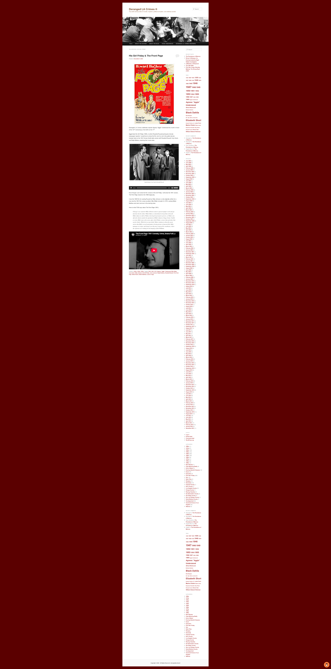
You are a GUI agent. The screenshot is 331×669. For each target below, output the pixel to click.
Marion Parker (190, 125)
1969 (187, 99)
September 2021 (190, 253)
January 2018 (189, 319)
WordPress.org (190, 440)
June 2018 (188, 310)
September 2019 (190, 284)
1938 (190, 80)
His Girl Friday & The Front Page (146, 55)
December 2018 (190, 301)
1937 (187, 80)
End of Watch (189, 468)
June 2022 (188, 242)
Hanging (188, 481)
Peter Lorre (198, 125)
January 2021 (189, 261)
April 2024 (188, 208)
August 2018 (189, 306)
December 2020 (190, 262)
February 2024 (189, 211)
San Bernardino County (192, 493)
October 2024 (189, 197)
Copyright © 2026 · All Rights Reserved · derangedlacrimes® (165, 663)
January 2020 (189, 279)
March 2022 (189, 246)
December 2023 (190, 215)
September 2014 (190, 390)
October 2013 (189, 410)
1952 (197, 91)
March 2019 (189, 295)
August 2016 (189, 348)
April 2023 (188, 230)
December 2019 (190, 281)
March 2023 (189, 232)
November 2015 (190, 364)
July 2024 (188, 202)
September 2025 (190, 177)
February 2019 (189, 297)
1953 (188, 94)
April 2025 (188, 186)
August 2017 (189, 328)
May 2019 (188, 292)
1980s (187, 461)
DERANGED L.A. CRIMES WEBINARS (186, 43)
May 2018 (188, 312)
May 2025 (188, 184)
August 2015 (189, 370)
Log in (187, 434)
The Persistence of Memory (193, 56)
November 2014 (190, 386)
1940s (142, 271)
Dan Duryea (189, 115)
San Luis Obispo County (192, 497)
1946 (195, 83)
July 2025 (188, 181)
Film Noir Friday (190, 475)
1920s (135, 271)
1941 (200, 80)
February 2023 (189, 233)
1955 (197, 94)
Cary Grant (131, 273)
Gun (187, 477)
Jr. (193, 123)
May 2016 (188, 353)
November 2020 (190, 264)
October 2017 (189, 324)
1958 (194, 97)
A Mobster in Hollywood (192, 63)
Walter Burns (135, 274)
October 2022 (189, 237)
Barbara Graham (189, 109)
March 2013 (189, 423)
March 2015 (189, 379)
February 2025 (189, 190)
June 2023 (188, 226)
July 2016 (188, 350)
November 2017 (190, 323)
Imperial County (190, 484)
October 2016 (189, 344)
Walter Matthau (142, 274)
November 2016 (190, 343)
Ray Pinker (197, 127)
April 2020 (188, 273)
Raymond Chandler (190, 127)
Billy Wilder (174, 271)
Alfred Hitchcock (191, 107)
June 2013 (188, 417)
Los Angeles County (191, 488)
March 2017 (189, 337)
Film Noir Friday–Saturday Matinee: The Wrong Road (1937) (193, 69)
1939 (193, 80)
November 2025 (190, 173)
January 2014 (189, 404)
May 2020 (188, 272)
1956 (187, 97)
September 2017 (190, 326)
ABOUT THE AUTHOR (141, 43)
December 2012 (190, 428)
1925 (187, 77)
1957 (191, 97)
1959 (197, 97)
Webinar (188, 506)
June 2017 (188, 332)
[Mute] (172, 188)
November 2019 (190, 282)
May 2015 (188, 375)
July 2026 (188, 161)
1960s (187, 457)
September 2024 (190, 199)
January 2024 (189, 213)
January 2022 (189, 250)
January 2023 (189, 235)
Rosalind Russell (169, 273)
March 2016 (189, 357)
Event (187, 472)
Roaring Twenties (190, 492)
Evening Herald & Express (193, 470)
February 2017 (189, 339)
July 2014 (188, 393)
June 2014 (188, 395)
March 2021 (189, 257)
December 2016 (190, 341)
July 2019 (188, 288)
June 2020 (188, 270)
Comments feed (190, 438)
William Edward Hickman (193, 131)
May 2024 (188, 206)
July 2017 (188, 330)
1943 (187, 83)
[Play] (131, 188)
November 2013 (190, 408)
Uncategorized (190, 501)
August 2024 (189, 201)
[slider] (176, 187)
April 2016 (188, 355)
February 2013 (189, 424)
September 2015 (190, 368)
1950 (188, 90)
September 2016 (190, 346)
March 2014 (189, 401)
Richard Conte (189, 129)
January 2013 (189, 426)
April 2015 (188, 377)
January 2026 (189, 170)
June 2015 (188, 373)
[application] (154, 188)
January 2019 (189, 299)
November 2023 (190, 217)
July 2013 (188, 415)
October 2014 (189, 388)
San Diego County (190, 495)
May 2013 (188, 419)
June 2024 (188, 204)
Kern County (189, 486)
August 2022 (189, 239)
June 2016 (188, 352)
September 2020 (190, 266)
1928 (149, 271)
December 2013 (190, 406)
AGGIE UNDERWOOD (167, 43)
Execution (188, 473)
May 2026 (188, 164)
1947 (188, 87)
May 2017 (188, 333)
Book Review (189, 464)
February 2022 (189, 248)
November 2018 (190, 302)
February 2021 (189, 259)
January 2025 (189, 192)
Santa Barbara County (191, 499)
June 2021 (188, 255)
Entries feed (189, 436)
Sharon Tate (196, 129)
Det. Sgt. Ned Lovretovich (191, 117)
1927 (190, 77)
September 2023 (190, 221)
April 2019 (188, 293)
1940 (152, 271)
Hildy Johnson (138, 273)
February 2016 (189, 359)
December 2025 (190, 171)
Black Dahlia (192, 112)
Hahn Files (189, 479)
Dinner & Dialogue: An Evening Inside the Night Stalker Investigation (192, 60)
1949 (198, 87)
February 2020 (189, 277)
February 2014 (189, 403)
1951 (193, 90)
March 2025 (189, 188)
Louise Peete (198, 123)
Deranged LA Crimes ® (143, 9)
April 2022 (188, 244)
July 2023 (188, 224)
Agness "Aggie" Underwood (164, 271)
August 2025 (189, 179)
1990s (187, 463)
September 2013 (190, 412)
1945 (190, 83)
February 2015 (189, 381)
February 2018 (189, 317)
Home (130, 43)
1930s (138, 271)
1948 (194, 87)
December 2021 (190, 252)
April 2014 (188, 399)
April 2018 (188, 313)
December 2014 (190, 384)
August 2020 (189, 268)
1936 (200, 77)
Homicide (188, 483)
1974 (155, 271)
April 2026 (188, 166)
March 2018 (189, 315)
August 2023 (189, 222)
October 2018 (189, 304)
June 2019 (188, 290)
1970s (187, 459)
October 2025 (189, 175)
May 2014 (188, 397)
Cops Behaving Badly (191, 466)
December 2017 (190, 321)
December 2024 (190, 193)
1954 (192, 94)
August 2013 (189, 413)
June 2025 (188, 182)
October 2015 (189, 366)
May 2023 (188, 228)
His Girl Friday (145, 273)
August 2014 (189, 392)
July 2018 (188, 308)
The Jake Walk (190, 65)
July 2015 (188, 372)
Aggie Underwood (194, 99)
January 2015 (189, 383)
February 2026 (189, 168)
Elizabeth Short (193, 120)
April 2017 (188, 335)
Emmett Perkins (189, 123)
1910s (187, 448)
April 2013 (188, 421)
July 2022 (188, 241)
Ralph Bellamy (161, 273)
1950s (187, 455)
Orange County (190, 490)
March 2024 (189, 210)
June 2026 (188, 162)
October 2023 (189, 219)
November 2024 (190, 195)
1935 (196, 77)
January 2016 (189, 361)
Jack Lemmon (153, 273)
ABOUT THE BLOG (154, 43)
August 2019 (189, 286)
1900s (187, 446)
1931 (193, 77)
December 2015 (190, 363)
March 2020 (189, 275)
